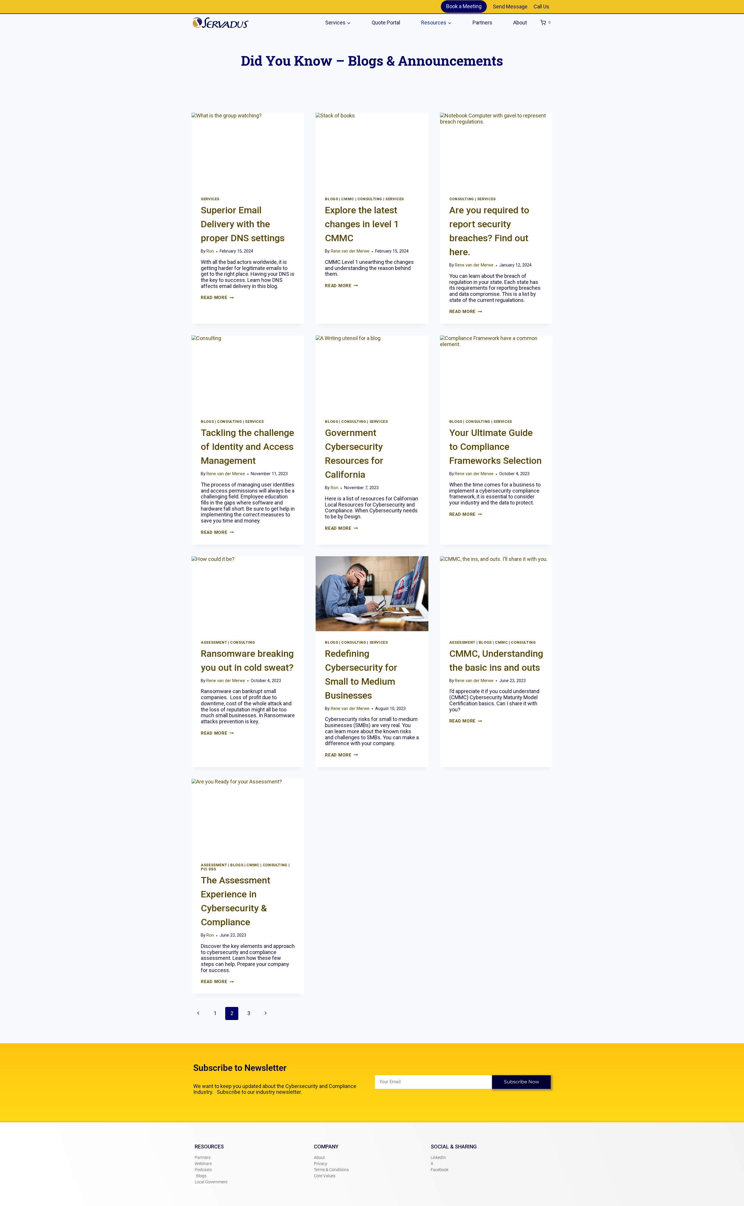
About (520, 22)
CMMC (347, 199)
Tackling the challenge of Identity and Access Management (247, 446)
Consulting (369, 199)
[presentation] (248, 150)
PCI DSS (208, 869)
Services (210, 199)
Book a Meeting (464, 6)
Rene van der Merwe (350, 251)
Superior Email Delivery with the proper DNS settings (243, 224)
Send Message (510, 6)
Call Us (541, 6)
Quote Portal (386, 22)
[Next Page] (265, 1013)
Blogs (331, 199)
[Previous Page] (198, 1013)
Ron (210, 251)
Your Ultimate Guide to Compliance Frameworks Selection (495, 446)
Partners (482, 22)
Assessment (214, 642)
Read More (217, 297)
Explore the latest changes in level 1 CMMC (362, 224)
